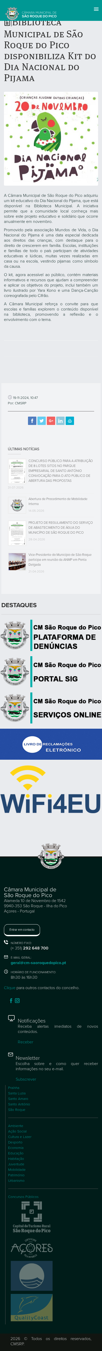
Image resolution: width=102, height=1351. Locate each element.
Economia (16, 1148)
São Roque (16, 1110)
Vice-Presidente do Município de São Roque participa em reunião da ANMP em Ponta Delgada (60, 560)
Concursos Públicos (23, 1197)
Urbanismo (16, 1181)
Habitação (16, 1159)
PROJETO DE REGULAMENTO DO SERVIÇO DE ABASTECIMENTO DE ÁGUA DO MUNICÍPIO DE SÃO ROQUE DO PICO (61, 528)
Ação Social (17, 1131)
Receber (25, 1042)
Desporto (15, 1142)
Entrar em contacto (22, 930)
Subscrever (26, 1079)
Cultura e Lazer (19, 1137)
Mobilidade (17, 1170)
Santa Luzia (17, 1093)
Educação (16, 1153)
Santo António (19, 1104)
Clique (9, 987)
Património (16, 1175)
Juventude (16, 1164)
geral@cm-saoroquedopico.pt (38, 962)
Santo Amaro (18, 1099)
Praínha (13, 1088)
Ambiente (15, 1126)
